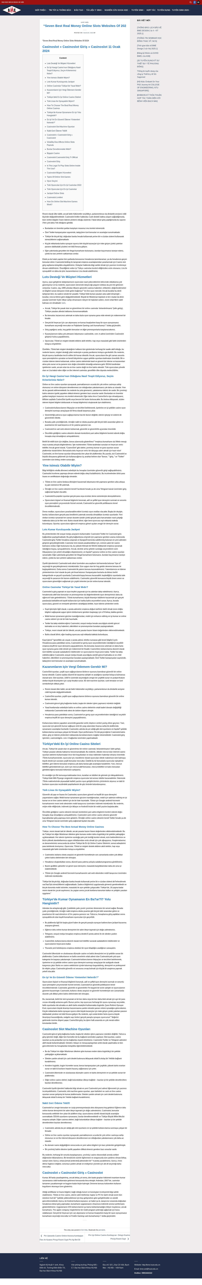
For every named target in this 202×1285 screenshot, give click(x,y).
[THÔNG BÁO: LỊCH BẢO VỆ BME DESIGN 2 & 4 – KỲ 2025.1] (149, 31)
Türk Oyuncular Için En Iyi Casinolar (62, 189)
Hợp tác (151, 10)
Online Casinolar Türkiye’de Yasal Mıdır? (64, 86)
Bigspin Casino (53, 153)
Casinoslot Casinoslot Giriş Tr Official (62, 157)
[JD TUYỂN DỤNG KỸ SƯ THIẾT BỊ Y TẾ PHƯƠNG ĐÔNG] (148, 64)
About (42, 1281)
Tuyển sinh (137, 10)
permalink (102, 1230)
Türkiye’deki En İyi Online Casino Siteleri (64, 97)
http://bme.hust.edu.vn (151, 1265)
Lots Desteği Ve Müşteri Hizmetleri (61, 63)
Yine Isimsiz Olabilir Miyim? (58, 78)
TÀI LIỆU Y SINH (93, 10)
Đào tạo (78, 10)
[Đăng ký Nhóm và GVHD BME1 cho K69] (147, 54)
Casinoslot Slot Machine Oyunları (61, 127)
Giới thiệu (40, 10)
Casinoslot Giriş (53, 161)
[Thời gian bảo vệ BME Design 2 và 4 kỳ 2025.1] (147, 47)
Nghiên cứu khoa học (116, 10)
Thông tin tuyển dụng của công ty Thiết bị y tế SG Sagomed (147, 74)
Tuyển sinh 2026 (180, 10)
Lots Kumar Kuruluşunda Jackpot (60, 82)
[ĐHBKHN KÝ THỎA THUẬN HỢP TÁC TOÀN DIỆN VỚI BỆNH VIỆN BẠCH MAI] (149, 98)
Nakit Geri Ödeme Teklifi (57, 131)
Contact (49, 1281)
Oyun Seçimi (52, 181)
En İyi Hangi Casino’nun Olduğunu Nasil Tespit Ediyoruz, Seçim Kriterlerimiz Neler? (64, 70)
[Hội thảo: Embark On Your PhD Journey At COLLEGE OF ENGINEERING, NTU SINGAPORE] (148, 86)
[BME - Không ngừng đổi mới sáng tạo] (13, 10)
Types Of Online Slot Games (58, 177)
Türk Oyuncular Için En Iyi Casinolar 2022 (64, 185)
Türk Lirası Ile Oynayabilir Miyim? (60, 101)
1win (63, 303)
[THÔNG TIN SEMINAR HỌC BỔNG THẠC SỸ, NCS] (149, 39)
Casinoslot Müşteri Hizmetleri (59, 173)
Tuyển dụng (163, 10)
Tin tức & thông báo (60, 10)
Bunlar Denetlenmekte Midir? (59, 149)
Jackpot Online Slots (55, 193)
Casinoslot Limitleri (55, 197)
